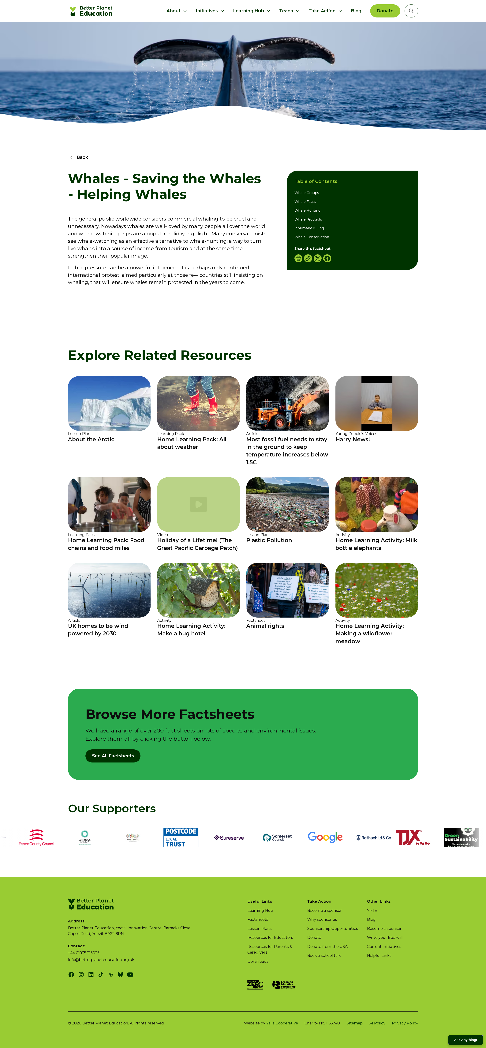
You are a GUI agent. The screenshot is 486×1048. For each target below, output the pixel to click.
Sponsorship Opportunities (332, 928)
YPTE (372, 910)
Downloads (257, 961)
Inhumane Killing (309, 228)
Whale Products (308, 219)
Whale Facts (305, 201)
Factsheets (257, 919)
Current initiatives (384, 946)
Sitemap (354, 1023)
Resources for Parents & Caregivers (269, 949)
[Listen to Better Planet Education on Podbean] (110, 974)
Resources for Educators (270, 937)
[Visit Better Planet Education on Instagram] (81, 974)
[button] (177, 11)
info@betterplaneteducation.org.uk (101, 959)
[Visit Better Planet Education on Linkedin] (91, 974)
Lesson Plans (259, 928)
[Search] (411, 10)
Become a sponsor (324, 910)
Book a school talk (324, 955)
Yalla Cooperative (282, 1023)
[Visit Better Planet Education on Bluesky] (120, 974)
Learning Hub (260, 910)
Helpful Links (379, 955)
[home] (92, 11)
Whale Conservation (311, 237)
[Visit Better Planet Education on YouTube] (130, 974)
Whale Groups (306, 193)
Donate (385, 10)
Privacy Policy (405, 1023)
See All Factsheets (113, 756)
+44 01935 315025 (83, 952)
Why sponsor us (322, 919)
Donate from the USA (327, 946)
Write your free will (385, 937)
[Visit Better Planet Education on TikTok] (100, 974)
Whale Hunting (307, 210)
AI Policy (377, 1023)
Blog (356, 10)
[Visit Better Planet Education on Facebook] (71, 974)
